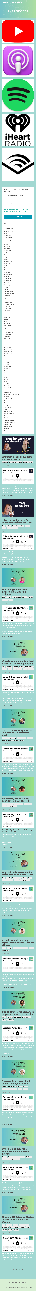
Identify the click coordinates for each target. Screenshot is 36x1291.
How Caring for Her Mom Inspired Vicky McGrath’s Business (15, 592)
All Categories (8, 231)
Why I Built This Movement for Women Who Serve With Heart (17, 873)
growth (4, 528)
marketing (7, 338)
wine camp (7, 418)
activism (4, 948)
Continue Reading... (8, 495)
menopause (9, 528)
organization (8, 351)
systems (22, 740)
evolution (7, 295)
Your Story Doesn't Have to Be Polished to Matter (17, 458)
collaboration (24, 1086)
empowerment (17, 1017)
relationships (8, 373)
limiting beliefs (27, 803)
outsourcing (8, 353)
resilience (31, 668)
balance (6, 255)
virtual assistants (9, 413)
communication (12, 462)
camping (6, 265)
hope (14, 668)
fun (5, 313)
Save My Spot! (18, 216)
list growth (7, 334)
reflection (16, 880)
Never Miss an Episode (15, 196)
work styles (8, 431)
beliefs (6, 257)
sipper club (7, 388)
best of (20, 1224)
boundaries (7, 263)
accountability (8, 237)
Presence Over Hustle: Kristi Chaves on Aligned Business (16, 1082)
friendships (7, 308)
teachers (7, 403)
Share (10, 203)
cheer (6, 268)
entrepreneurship (16, 597)
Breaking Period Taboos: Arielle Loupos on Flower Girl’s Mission (18, 1013)
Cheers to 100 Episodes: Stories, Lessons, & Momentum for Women (18, 1219)
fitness (6, 300)
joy (5, 328)
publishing (7, 362)
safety (6, 377)
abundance (4, 803)
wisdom (6, 428)
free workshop (21, 1156)
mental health (8, 343)
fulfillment (24, 877)
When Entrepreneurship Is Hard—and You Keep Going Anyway (18, 662)
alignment (4, 1086)
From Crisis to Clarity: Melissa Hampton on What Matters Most (17, 732)
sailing (6, 379)
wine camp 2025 (9, 422)
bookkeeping (8, 261)
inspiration (24, 597)
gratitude (4, 668)
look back (19, 668)
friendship (7, 306)
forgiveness (8, 302)
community (14, 525)
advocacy (9, 597)
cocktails (8, 525)
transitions (7, 407)
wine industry (8, 426)
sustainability (5, 950)
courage (20, 462)
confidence (21, 525)
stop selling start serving (13, 1159)
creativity (7, 285)
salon (5, 381)
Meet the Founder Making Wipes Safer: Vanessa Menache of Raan (18, 942)
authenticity (5, 462)
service (30, 462)
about (3, 525)
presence (4, 740)
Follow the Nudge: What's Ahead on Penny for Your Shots (18, 521)
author (6, 252)
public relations (9, 360)
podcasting (4, 880)
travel (6, 409)
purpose (25, 462)
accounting (7, 240)
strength (6, 396)
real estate (7, 366)
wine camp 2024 (9, 420)
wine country (8, 424)
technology (7, 405)
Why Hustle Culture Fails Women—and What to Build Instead (16, 1151)
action (3, 597)
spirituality (16, 740)
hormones (7, 323)
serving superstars (12, 806)
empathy (6, 289)
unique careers (9, 411)
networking (7, 347)
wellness (7, 416)
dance (6, 287)
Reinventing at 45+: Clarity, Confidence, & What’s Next (16, 799)
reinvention (4, 599)
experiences (8, 298)
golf (5, 315)
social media (8, 390)
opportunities (8, 349)
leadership (30, 738)
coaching (15, 666)
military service (9, 345)
